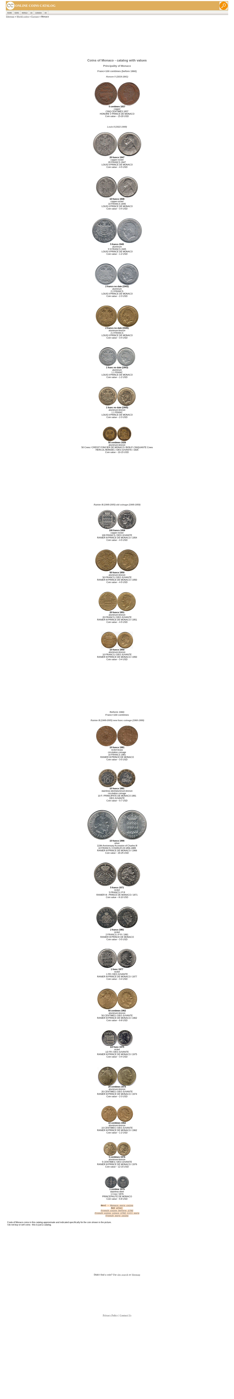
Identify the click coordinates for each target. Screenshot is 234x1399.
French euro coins (117, 1216)
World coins (23, 17)
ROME (9, 13)
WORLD (24, 13)
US (31, 13)
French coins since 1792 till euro (117, 1213)
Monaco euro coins (121, 1205)
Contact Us (125, 1315)
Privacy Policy (110, 1315)
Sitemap (10, 17)
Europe (35, 17)
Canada (38, 13)
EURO (17, 13)
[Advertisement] (117, 37)
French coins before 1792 (117, 1211)
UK (46, 13)
